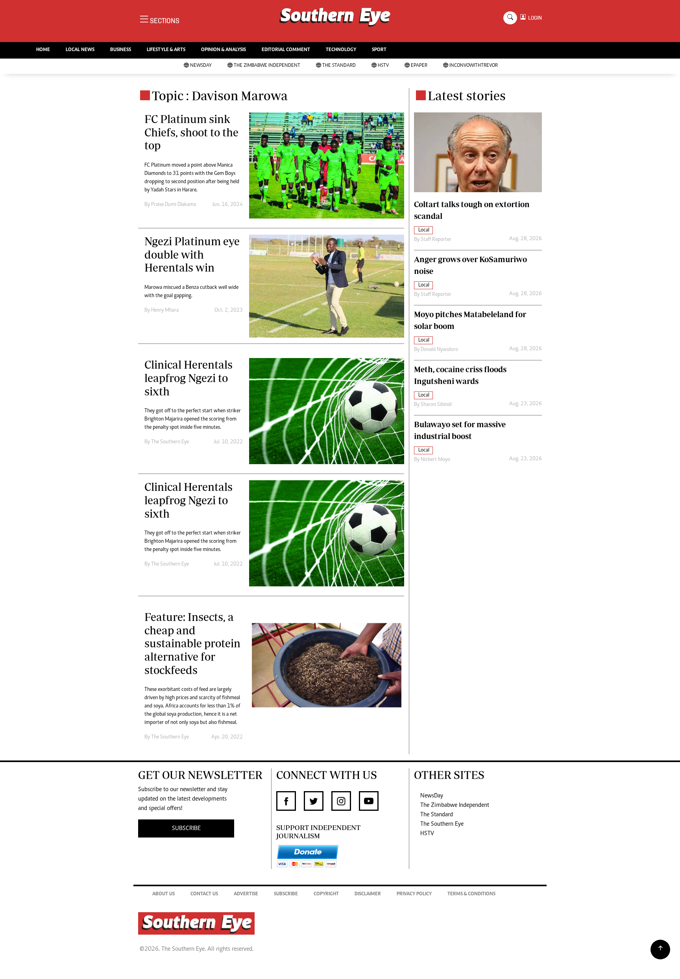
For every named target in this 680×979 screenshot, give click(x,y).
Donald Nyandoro (439, 350)
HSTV (383, 65)
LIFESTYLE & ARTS (166, 50)
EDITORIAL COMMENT (286, 50)
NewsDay (201, 65)
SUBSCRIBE (186, 828)
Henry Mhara (165, 310)
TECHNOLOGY (341, 50)
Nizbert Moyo (435, 460)
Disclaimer (368, 894)
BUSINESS (120, 50)
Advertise (246, 894)
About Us (163, 894)
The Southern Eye (442, 824)
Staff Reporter (436, 239)
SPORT (379, 50)
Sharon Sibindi (436, 405)
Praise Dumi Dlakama (173, 205)
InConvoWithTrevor (473, 65)
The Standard (339, 65)
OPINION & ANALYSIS (223, 50)
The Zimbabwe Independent (267, 65)
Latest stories (467, 95)
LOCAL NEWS (80, 50)
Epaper (419, 65)
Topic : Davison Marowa (220, 95)
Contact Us (204, 894)
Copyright (326, 894)
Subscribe (286, 894)
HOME (43, 50)
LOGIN (534, 18)
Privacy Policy (414, 894)
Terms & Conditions (471, 894)
